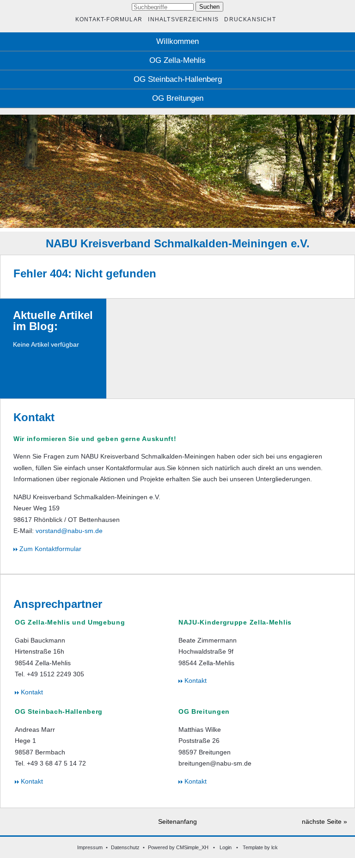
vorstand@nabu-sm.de (69, 530)
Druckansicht (249, 19)
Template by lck (260, 847)
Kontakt (31, 692)
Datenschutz (125, 847)
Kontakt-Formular (108, 19)
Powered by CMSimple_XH (178, 847)
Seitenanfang (177, 821)
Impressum (90, 847)
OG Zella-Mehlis (177, 60)
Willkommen (177, 41)
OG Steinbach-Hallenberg (178, 79)
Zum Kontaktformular (49, 548)
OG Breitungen (177, 98)
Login (226, 847)
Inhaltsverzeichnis (183, 19)
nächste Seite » (324, 821)
